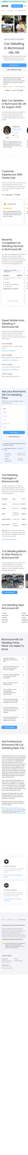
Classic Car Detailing (10, 808)
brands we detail (20, 813)
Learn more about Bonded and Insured (12, 876)
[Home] (5, 6)
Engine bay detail (16, 532)
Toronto (4, 613)
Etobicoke (5, 620)
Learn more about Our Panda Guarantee (12, 900)
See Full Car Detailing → (9, 350)
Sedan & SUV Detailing (15, 809)
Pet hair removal (13, 530)
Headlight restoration (18, 534)
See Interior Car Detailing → (10, 360)
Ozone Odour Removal (9, 536)
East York (5, 622)
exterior (6, 787)
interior (17, 783)
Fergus (24, 618)
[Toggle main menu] (25, 6)
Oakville (4, 618)
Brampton (5, 615)
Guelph (24, 613)
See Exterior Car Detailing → (10, 369)
